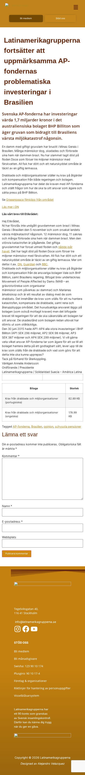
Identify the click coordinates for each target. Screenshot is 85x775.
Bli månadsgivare (25, 659)
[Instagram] (17, 629)
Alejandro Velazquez (51, 763)
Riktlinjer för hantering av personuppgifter (42, 688)
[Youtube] (34, 629)
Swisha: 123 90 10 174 (28, 666)
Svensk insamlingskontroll (33, 718)
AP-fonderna (21, 426)
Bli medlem (21, 651)
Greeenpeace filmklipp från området (30, 199)
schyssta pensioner (68, 426)
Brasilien (36, 426)
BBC (44, 264)
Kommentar (10, 456)
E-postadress (12, 521)
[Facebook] (25, 629)
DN (20, 264)
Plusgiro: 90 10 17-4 (27, 673)
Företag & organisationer (30, 681)
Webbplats (9, 537)
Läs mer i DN (10, 207)
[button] (76, 7)
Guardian (29, 264)
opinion (48, 426)
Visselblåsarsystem (26, 695)
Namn (7, 506)
